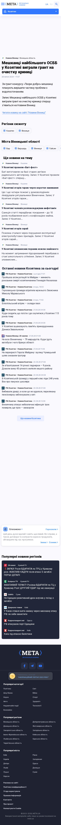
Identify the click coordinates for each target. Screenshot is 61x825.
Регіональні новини (24, 4)
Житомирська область (42, 726)
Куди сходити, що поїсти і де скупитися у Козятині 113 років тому (30, 315)
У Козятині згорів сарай (15, 228)
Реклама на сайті (10, 783)
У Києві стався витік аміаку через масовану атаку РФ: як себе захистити (30, 612)
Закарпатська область (13, 730)
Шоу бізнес (8, 693)
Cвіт (34, 689)
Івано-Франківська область (15, 735)
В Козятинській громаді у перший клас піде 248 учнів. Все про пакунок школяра (30, 380)
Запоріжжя (37, 759)
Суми (18, 594)
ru (51, 4)
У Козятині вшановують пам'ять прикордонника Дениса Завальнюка (27, 328)
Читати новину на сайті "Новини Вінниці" (24, 112)
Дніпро (6, 764)
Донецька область (11, 726)
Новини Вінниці (12, 163)
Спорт (35, 697)
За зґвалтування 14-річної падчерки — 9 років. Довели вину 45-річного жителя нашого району (27, 367)
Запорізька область (41, 730)
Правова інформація (12, 796)
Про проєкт (8, 804)
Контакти (7, 800)
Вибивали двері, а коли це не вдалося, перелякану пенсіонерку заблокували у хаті (29, 393)
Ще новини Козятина (30, 418)
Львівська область (11, 739)
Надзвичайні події (10, 706)
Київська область (40, 735)
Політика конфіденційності (14, 787)
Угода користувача (11, 791)
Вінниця (24, 204)
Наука (6, 697)
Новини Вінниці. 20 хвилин (17, 336)
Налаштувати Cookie (12, 808)
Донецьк (36, 768)
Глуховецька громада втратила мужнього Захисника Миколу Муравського (30, 292)
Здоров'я (36, 701)
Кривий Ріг (22, 565)
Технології (37, 706)
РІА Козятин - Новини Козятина (19, 274)
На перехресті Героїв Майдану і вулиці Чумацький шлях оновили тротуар (29, 354)
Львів (5, 768)
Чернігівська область (12, 743)
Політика (7, 689)
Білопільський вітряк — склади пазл (21, 303)
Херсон (6, 776)
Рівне (35, 755)
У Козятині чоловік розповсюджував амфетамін (29, 208)
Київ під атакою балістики (18, 634)
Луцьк (6, 772)
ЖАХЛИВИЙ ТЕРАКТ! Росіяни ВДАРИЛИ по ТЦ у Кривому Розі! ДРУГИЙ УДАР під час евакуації (30, 586)
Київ (26, 607)
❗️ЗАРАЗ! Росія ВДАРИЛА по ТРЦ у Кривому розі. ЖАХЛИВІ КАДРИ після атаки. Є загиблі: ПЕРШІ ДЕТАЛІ (28, 571)
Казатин (24, 163)
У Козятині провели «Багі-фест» (20, 167)
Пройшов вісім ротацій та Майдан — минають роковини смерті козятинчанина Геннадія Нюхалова (29, 279)
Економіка (7, 710)
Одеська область (40, 739)
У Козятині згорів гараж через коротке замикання (30, 187)
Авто (5, 701)
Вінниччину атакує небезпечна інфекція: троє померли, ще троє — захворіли (25, 406)
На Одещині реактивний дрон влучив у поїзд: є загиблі (29, 599)
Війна (35, 693)
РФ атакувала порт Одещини (19, 624)
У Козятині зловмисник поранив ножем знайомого (30, 249)
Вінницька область (27, 58)
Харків (6, 759)
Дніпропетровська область (44, 722)
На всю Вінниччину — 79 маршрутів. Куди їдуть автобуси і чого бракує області (27, 341)
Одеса (29, 620)
